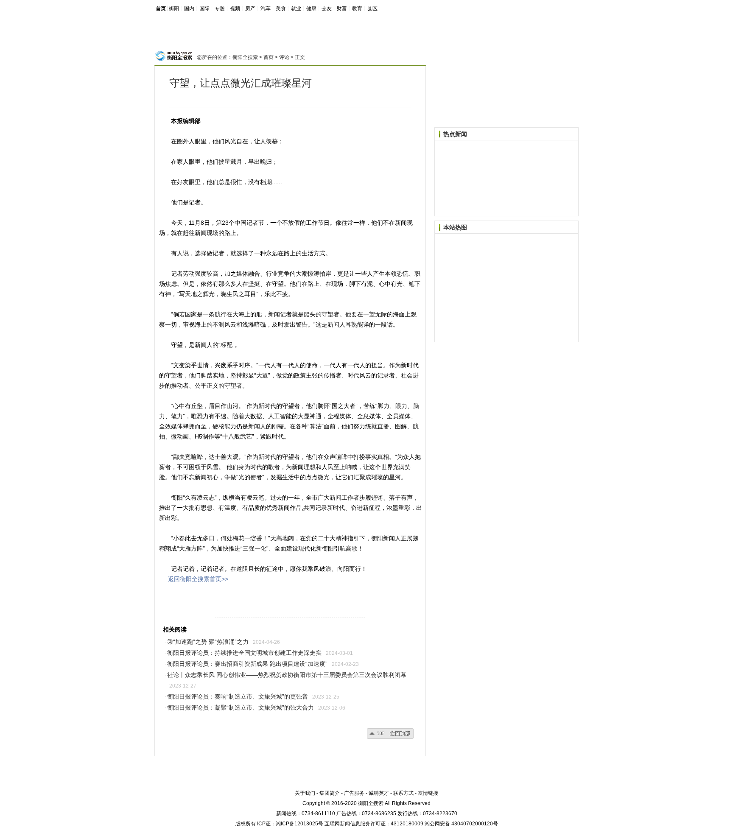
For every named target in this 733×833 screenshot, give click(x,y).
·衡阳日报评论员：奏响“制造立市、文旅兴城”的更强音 (236, 696)
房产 (250, 8)
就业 (296, 8)
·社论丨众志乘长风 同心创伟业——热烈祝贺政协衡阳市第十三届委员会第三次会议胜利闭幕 (285, 674)
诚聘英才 (379, 793)
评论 (284, 57)
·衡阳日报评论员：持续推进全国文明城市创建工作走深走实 (243, 652)
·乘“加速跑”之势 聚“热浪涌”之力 (207, 641)
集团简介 (329, 793)
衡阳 (174, 8)
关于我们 (305, 793)
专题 (220, 8)
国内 (189, 8)
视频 (235, 8)
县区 (372, 8)
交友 (327, 8)
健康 (311, 8)
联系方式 (403, 793)
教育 (357, 8)
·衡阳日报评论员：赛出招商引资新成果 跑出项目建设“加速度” (246, 663)
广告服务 (354, 793)
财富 (342, 8)
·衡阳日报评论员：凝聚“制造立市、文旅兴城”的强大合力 (239, 707)
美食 (281, 8)
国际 (204, 8)
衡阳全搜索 (245, 57)
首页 (161, 8)
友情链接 (428, 793)
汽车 (265, 8)
